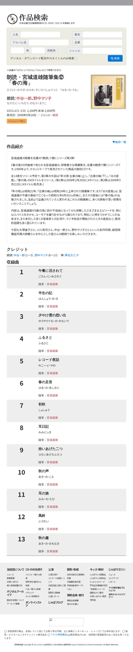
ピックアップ (113, 578)
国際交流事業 (54, 592)
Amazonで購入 (16, 121)
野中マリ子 (42, 98)
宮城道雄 (52, 284)
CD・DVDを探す (33, 569)
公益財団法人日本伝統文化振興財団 (25, 2)
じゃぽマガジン (117, 569)
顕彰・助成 (73, 569)
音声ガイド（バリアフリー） (117, 595)
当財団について (15, 569)
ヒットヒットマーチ (97, 581)
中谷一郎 (24, 98)
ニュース (10, 574)
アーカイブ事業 (13, 603)
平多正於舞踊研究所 (98, 585)
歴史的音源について (15, 600)
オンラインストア (33, 604)
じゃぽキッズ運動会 (98, 574)
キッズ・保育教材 (32, 596)
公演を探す (53, 574)
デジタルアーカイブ (15, 593)
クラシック (29, 592)
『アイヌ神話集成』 (59, 634)
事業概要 (99, 2)
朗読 (55, 115)
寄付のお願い (72, 603)
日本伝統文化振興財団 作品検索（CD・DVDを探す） (66, 19)
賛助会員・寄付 (75, 595)
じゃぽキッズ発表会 (98, 578)
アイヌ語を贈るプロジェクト (117, 589)
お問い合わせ (116, 2)
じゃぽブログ (55, 602)
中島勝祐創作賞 (74, 581)
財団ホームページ (85, 2)
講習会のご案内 (96, 592)
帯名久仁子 (72, 255)
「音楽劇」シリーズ (97, 588)
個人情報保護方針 (14, 585)
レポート (112, 581)
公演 (51, 569)
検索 (116, 58)
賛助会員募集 (73, 600)
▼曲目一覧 (119, 142)
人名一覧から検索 (33, 588)
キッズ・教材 (96, 569)
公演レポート (53, 596)
